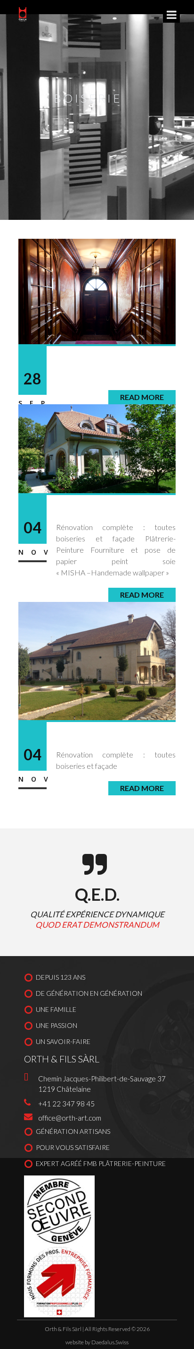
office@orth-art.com (69, 1118)
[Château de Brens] (97, 659)
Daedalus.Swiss (110, 1342)
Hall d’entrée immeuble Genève (115, 368)
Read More (142, 787)
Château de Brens (101, 737)
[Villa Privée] (97, 447)
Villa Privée (85, 510)
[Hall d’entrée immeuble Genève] (97, 290)
